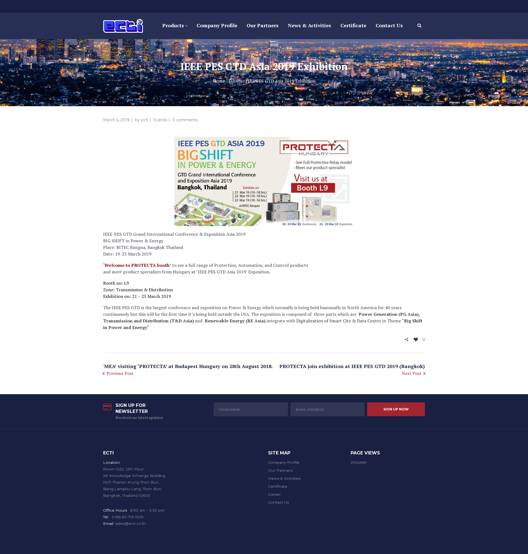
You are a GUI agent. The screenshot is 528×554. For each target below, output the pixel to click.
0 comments (185, 119)
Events (235, 81)
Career (274, 494)
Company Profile (283, 462)
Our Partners (280, 470)
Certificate (277, 486)
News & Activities (284, 478)
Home (219, 81)
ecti (144, 119)
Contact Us (278, 502)
